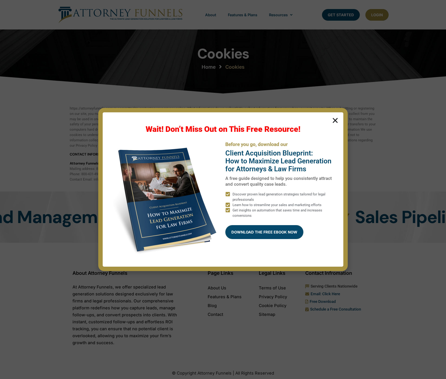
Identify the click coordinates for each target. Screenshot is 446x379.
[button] (335, 120)
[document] (223, 189)
